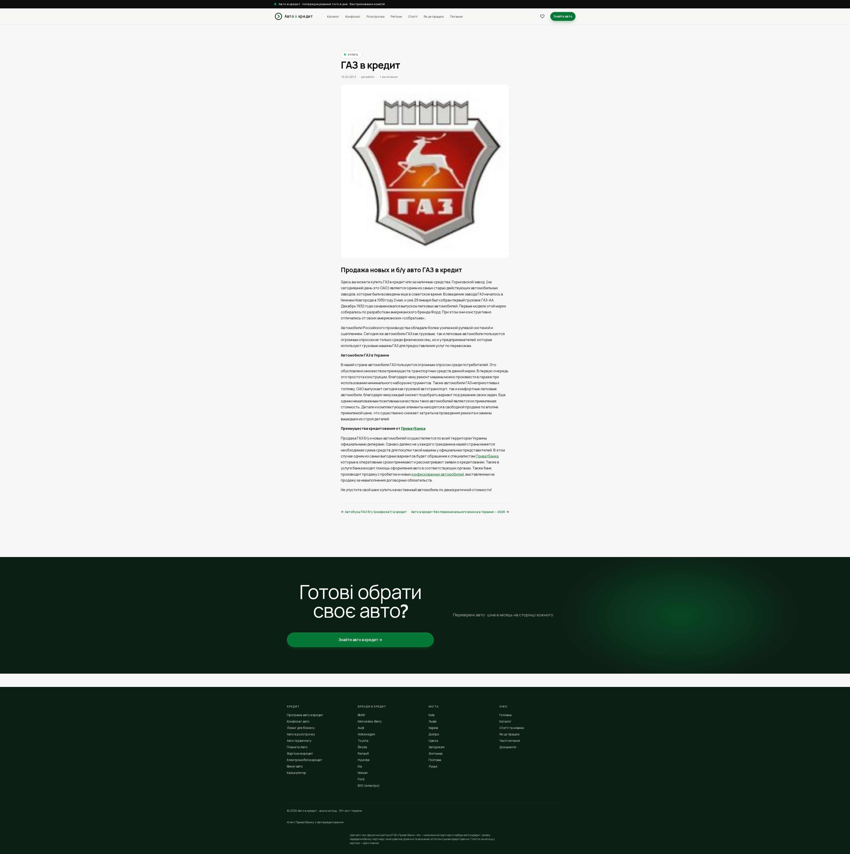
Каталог (333, 16)
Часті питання (509, 740)
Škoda (362, 747)
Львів (432, 721)
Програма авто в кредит (305, 715)
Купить (353, 54)
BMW (361, 715)
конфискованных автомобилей (437, 474)
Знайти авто (563, 16)
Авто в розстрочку (301, 734)
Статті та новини (511, 728)
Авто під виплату (299, 740)
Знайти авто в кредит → (360, 639)
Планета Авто (297, 747)
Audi (361, 728)
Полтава (435, 760)
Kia (360, 766)
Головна (505, 715)
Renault (363, 753)
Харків (433, 728)
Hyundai (363, 760)
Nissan (363, 773)
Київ (431, 715)
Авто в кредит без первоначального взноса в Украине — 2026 (458, 512)
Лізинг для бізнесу (301, 728)
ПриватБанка (413, 428)
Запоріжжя (436, 747)
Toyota (363, 740)
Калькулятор (296, 773)
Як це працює (434, 16)
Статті (412, 16)
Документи (507, 747)
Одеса (433, 740)
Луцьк (433, 766)
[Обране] (542, 16)
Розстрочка (375, 16)
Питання (456, 16)
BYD (369, 785)
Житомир (436, 753)
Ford (361, 779)
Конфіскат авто (298, 721)
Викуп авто (295, 766)
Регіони (396, 16)
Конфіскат (352, 16)
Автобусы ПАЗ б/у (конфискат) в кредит (376, 512)
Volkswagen (366, 734)
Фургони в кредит (300, 753)
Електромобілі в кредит (304, 760)
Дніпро (434, 734)
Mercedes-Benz (370, 721)
